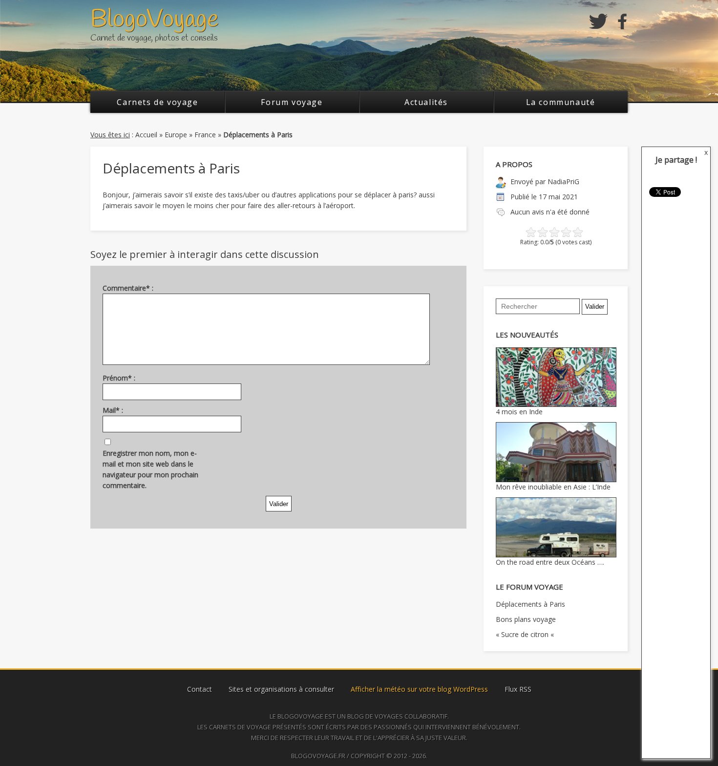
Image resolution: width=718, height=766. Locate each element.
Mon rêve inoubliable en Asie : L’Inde (553, 486)
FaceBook (623, 21)
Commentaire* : (128, 288)
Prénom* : (119, 378)
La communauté (560, 102)
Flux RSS (518, 689)
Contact (199, 689)
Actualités (426, 102)
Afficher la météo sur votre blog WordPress (419, 689)
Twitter (598, 21)
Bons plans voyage (526, 619)
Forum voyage (291, 102)
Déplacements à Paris (530, 604)
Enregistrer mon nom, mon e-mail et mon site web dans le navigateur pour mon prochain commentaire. (150, 469)
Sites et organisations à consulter (281, 689)
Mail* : (113, 410)
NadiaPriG (563, 181)
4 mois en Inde (519, 411)
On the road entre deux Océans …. (550, 562)
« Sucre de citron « (526, 634)
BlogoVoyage (154, 19)
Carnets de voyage (157, 102)
